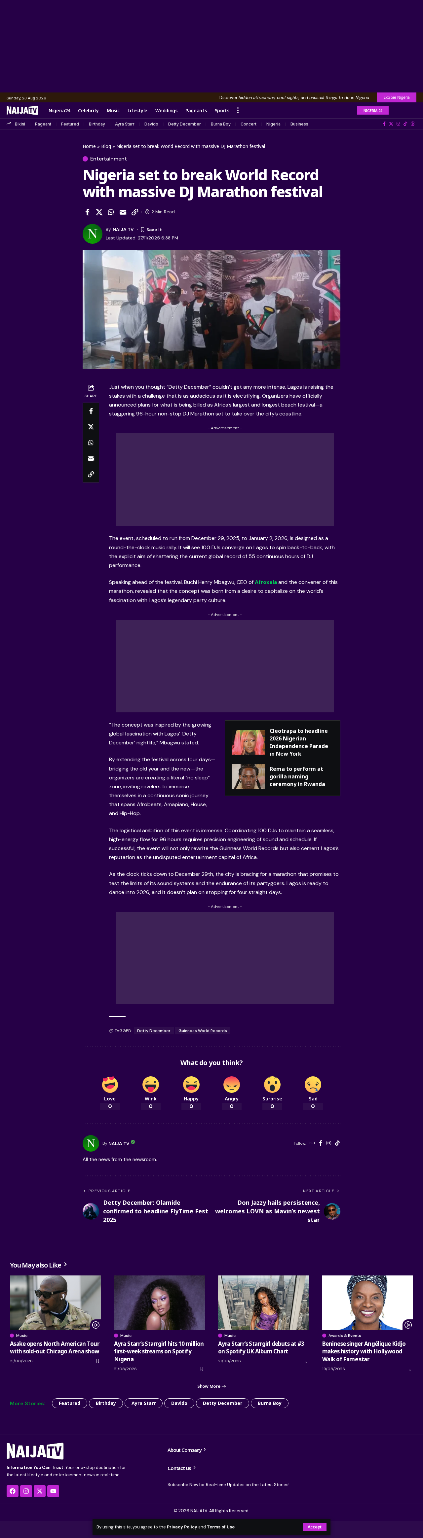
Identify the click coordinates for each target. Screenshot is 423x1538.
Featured (70, 124)
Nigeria (273, 124)
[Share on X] (99, 212)
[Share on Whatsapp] (111, 212)
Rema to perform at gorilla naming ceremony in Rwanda (297, 776)
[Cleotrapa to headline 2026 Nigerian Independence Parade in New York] (248, 742)
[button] (315, 1527)
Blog (106, 146)
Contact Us (180, 1468)
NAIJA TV (123, 229)
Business (299, 124)
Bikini (20, 124)
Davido (151, 124)
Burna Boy (221, 124)
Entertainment (108, 158)
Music (21, 1336)
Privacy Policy (182, 1527)
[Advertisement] (211, 46)
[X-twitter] (40, 1491)
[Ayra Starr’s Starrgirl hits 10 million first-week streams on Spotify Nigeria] (159, 1302)
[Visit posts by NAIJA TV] (91, 1143)
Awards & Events (344, 1336)
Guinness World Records (202, 1030)
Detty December (184, 124)
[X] (391, 123)
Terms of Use (221, 1527)
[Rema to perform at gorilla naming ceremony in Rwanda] (248, 776)
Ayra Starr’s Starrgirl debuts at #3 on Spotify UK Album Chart (261, 1347)
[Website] (312, 1143)
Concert (248, 124)
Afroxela (266, 582)
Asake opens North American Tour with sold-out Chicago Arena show (54, 1347)
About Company (185, 1450)
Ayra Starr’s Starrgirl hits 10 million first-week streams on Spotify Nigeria (159, 1351)
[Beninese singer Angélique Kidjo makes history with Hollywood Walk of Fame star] (367, 1302)
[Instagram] (398, 123)
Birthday (97, 124)
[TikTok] (405, 123)
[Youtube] (53, 1491)
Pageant (43, 124)
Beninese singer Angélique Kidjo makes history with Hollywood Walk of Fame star (363, 1351)
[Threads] (412, 123)
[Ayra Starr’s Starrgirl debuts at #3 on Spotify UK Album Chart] (263, 1302)
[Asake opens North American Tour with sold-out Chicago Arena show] (55, 1302)
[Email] (123, 212)
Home (89, 146)
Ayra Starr (125, 124)
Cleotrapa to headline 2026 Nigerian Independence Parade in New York (299, 742)
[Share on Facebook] (87, 212)
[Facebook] (384, 123)
